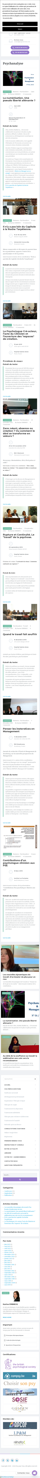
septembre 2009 (9, 1283)
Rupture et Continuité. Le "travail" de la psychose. (18, 536)
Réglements (8, 1136)
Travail (25, 626)
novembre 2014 (9, 1264)
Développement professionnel (14, 1097)
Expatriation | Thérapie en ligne (14, 1101)
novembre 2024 (9, 1256)
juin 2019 (7, 1260)
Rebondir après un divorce (12, 1124)
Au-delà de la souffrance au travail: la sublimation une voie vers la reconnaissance (20, 1058)
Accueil (7, 1085)
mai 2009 (7, 1285)
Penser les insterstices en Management (19, 730)
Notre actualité (11, 1149)
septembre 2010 (9, 1279)
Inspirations (8, 1193)
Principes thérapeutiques (14, 1335)
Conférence (7, 220)
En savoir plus (7, 18)
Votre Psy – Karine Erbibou (15, 1157)
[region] (20, 16)
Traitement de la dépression (13, 1109)
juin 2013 (7, 1269)
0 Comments (27, 94)
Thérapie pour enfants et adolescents (16, 1116)
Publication (7, 91)
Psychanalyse (24, 92)
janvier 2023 (8, 1258)
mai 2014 (7, 1266)
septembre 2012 (9, 1273)
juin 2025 (7, 1244)
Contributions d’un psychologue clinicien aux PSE (19, 863)
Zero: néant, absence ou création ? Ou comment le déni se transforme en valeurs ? (19, 432)
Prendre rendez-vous (13, 1141)
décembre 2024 (9, 1254)
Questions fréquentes (13, 1165)
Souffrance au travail (11, 1093)
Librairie (7, 1153)
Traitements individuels (12, 1113)
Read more (7, 1317)
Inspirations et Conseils (14, 1145)
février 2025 (8, 1252)
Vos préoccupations (12, 1089)
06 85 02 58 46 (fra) (21, 47)
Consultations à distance (14, 1128)
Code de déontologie (13, 1340)
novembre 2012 (9, 1271)
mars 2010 (7, 1281)
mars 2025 (7, 1250)
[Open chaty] (34, 1473)
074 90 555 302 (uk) (21, 52)
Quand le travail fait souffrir (20, 634)
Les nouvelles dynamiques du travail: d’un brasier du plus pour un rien (19, 977)
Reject (20, 29)
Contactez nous (11, 1161)
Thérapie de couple (10, 1105)
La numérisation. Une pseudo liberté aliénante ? (19, 99)
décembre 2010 (9, 1277)
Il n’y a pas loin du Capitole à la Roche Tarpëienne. (19, 228)
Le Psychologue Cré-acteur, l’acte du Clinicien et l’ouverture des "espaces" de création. (20, 335)
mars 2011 (7, 1275)
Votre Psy (5, 1293)
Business (16, 92)
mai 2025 (7, 1246)
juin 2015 (7, 1262)
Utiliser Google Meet (10, 1133)
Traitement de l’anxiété (12, 1120)
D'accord (20, 24)
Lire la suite (7, 196)
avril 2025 (7, 1248)
